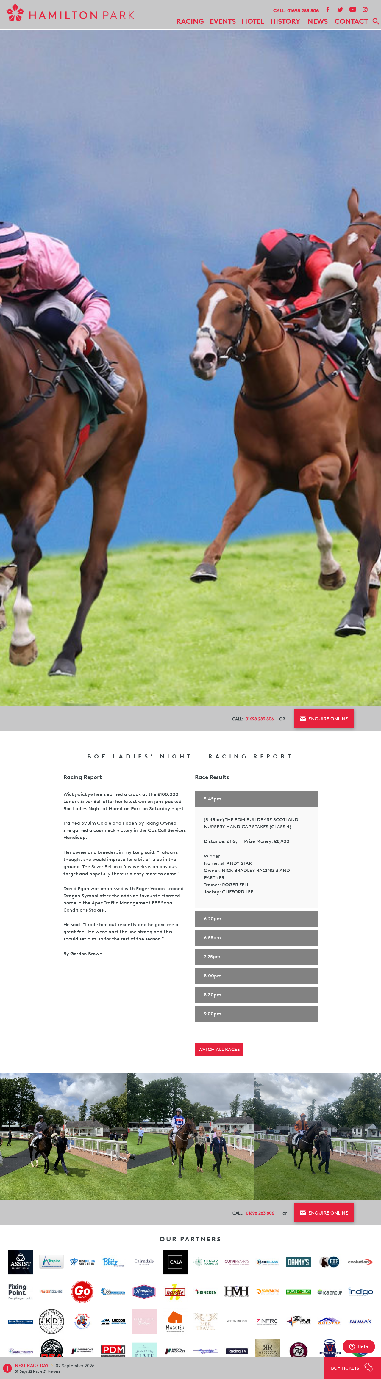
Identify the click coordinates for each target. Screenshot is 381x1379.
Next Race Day (32, 1365)
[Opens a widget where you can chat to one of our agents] (358, 1347)
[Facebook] (327, 9)
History (285, 21)
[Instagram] (365, 9)
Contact (351, 21)
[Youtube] (352, 9)
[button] (256, 799)
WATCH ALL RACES (219, 1049)
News (317, 21)
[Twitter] (340, 9)
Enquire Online (327, 719)
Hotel (253, 21)
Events (223, 21)
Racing (190, 21)
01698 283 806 (303, 10)
